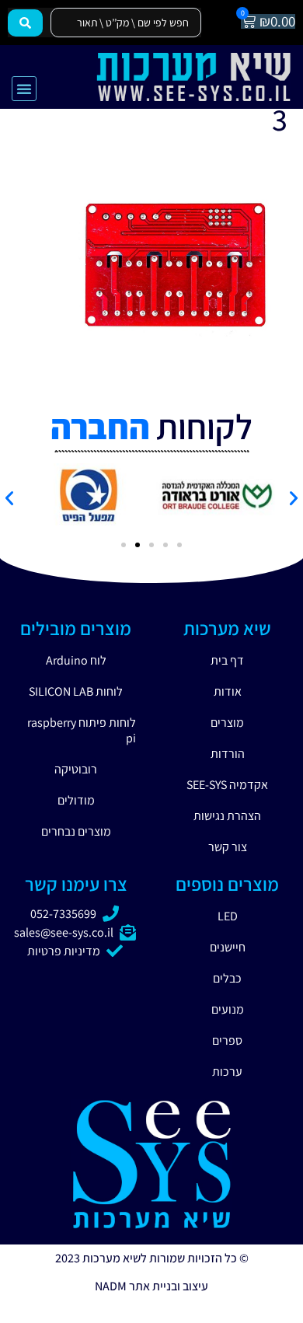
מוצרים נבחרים (76, 831)
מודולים (76, 800)
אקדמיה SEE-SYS (227, 785)
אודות (228, 691)
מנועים (227, 1009)
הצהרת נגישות (227, 816)
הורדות (228, 753)
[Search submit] (25, 23)
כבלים (227, 978)
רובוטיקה (75, 769)
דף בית (227, 660)
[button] (24, 88)
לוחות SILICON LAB (76, 691)
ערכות (227, 1071)
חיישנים (228, 947)
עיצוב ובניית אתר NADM (151, 1286)
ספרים (227, 1040)
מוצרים (227, 722)
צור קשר (227, 847)
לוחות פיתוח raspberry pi (81, 730)
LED (228, 916)
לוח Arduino (76, 660)
